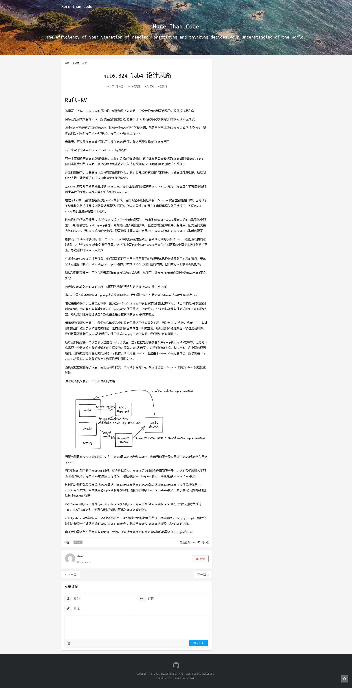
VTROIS (191, 678)
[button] (200, 559)
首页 (67, 62)
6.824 (78, 542)
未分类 (75, 62)
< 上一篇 (70, 574)
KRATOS (169, 678)
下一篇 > (203, 574)
